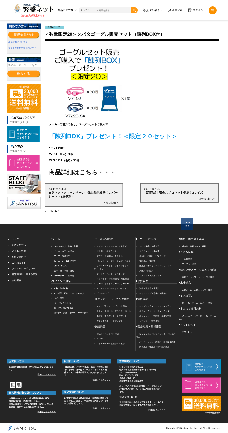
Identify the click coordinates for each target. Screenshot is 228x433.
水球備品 (185, 282)
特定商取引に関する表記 (25, 274)
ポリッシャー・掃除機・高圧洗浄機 (155, 316)
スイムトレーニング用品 (65, 261)
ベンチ (100, 338)
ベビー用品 (59, 298)
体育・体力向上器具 (192, 239)
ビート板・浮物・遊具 (64, 271)
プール (56, 239)
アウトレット (188, 324)
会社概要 (16, 280)
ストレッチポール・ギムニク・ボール (114, 311)
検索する (23, 73)
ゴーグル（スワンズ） (64, 308)
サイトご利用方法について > (22, 48)
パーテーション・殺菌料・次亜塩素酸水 (157, 342)
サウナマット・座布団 (149, 251)
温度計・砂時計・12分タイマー (153, 256)
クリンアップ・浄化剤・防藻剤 (153, 293)
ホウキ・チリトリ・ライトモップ (154, 311)
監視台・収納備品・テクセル (110, 256)
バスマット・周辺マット (150, 275)
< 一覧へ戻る (52, 211)
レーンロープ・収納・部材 (66, 246)
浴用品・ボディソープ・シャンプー (155, 266)
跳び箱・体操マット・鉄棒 (194, 246)
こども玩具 (186, 252)
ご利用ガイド (19, 262)
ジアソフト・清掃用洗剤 (150, 321)
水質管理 (142, 281)
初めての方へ (19, 245)
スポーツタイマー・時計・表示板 (112, 246)
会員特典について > (18, 42)
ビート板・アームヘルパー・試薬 (197, 303)
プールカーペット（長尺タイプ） (112, 274)
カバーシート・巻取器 (64, 275)
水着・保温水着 (61, 288)
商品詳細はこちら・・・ (82, 172)
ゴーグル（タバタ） (63, 303)
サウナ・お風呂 (146, 239)
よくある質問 (19, 251)
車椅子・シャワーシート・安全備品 (198, 277)
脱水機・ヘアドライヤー (108, 251)
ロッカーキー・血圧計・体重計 (111, 343)
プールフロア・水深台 (64, 251)
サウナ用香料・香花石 (149, 246)
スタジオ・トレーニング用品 (112, 299)
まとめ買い (186, 295)
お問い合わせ (155, 10)
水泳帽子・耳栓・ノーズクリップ (69, 293)
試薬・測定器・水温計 (149, 288)
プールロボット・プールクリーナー (113, 283)
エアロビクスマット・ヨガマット (112, 316)
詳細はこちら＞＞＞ (47, 374)
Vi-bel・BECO (60, 266)
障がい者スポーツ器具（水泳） (198, 269)
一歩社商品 (187, 259)
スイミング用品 (61, 281)
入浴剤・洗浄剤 (146, 271)
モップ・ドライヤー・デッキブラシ (155, 306)
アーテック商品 (189, 264)
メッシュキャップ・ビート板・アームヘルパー (198, 317)
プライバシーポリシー (23, 268)
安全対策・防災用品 (149, 326)
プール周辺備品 (104, 239)
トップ (15, 239)
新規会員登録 (24, 35)
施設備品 (100, 326)
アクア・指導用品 (62, 256)
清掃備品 (142, 299)
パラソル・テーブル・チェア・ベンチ (114, 261)
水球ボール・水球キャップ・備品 (197, 290)
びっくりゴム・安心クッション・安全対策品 (155, 335)
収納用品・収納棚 (147, 261)
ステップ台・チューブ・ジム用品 (112, 306)
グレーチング (103, 293)
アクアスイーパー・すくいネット (112, 288)
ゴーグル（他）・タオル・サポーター (71, 313)
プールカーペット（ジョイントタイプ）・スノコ (111, 267)
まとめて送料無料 (190, 308)
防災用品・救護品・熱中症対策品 (154, 347)
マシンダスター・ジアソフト (110, 321)
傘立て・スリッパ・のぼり (109, 334)
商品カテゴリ (65, 10)
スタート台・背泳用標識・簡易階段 (113, 279)
